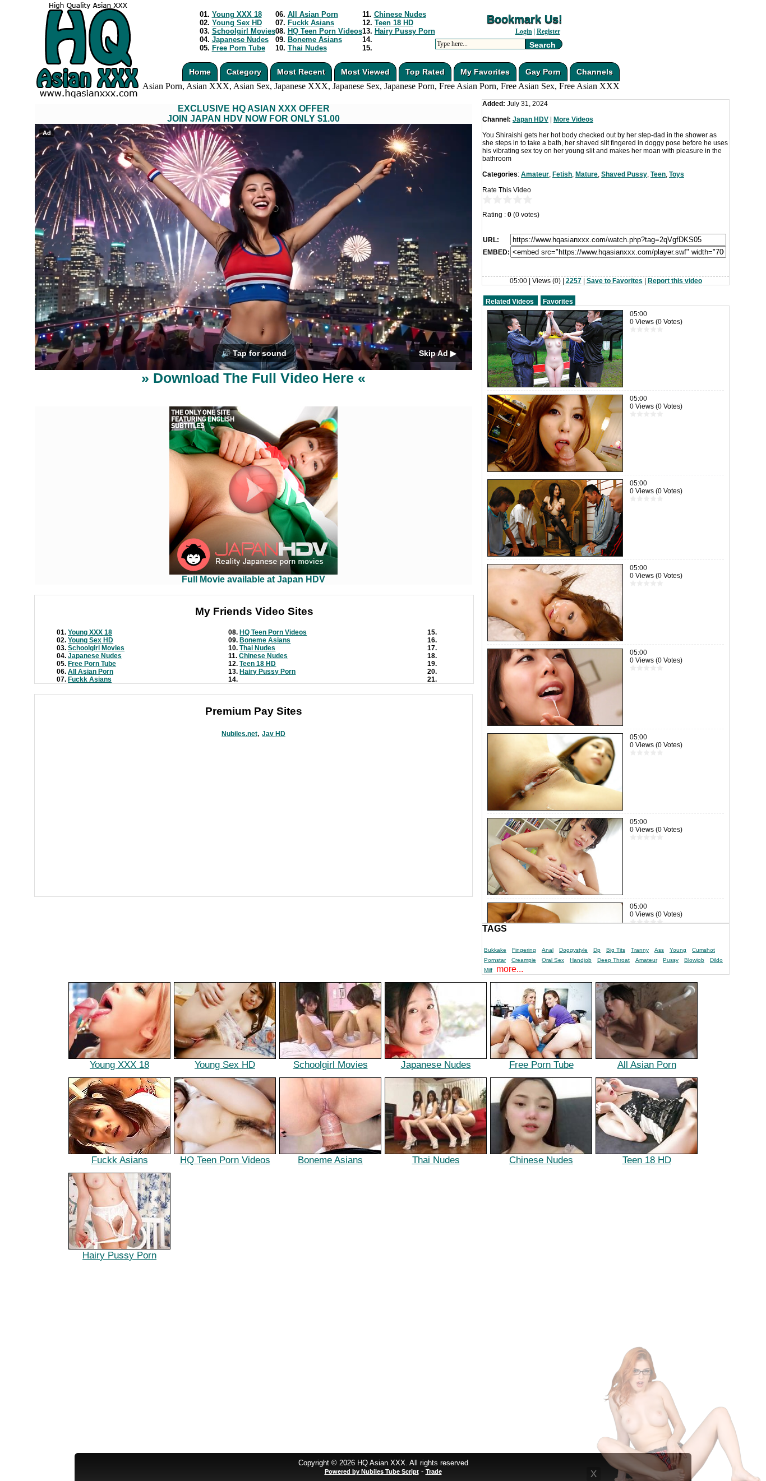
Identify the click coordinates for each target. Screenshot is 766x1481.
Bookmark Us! (524, 19)
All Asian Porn (313, 14)
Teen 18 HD (394, 22)
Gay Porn (543, 71)
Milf (488, 970)
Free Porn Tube (238, 48)
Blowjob (694, 960)
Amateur (535, 174)
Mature (586, 174)
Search (542, 44)
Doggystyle (573, 950)
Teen (658, 174)
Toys (676, 174)
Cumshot (703, 950)
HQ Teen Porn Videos (325, 31)
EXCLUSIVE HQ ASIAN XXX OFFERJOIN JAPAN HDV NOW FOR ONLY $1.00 (253, 113)
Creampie (523, 960)
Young (678, 950)
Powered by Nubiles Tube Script (372, 1471)
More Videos (573, 119)
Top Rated (425, 71)
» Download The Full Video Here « (253, 378)
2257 (574, 281)
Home (200, 71)
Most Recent (301, 71)
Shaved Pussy (624, 174)
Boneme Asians (315, 39)
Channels (594, 71)
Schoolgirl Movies (243, 31)
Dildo (716, 960)
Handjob (581, 960)
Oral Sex (553, 960)
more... (509, 969)
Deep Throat (613, 960)
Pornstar (495, 960)
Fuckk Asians (311, 22)
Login (523, 31)
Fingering (524, 950)
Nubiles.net (239, 734)
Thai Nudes (307, 48)
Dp (597, 950)
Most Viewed (365, 71)
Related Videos (510, 302)
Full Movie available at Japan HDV (253, 579)
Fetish (562, 174)
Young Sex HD (237, 22)
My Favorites (485, 71)
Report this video (675, 281)
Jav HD (273, 734)
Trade (434, 1471)
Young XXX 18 (237, 14)
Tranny (640, 950)
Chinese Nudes (400, 14)
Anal (547, 950)
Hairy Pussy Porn (405, 31)
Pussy (671, 960)
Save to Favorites (615, 281)
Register (548, 31)
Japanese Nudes (240, 39)
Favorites (558, 302)
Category (244, 71)
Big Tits (615, 950)
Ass (659, 950)
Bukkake (495, 950)
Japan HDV (530, 119)
